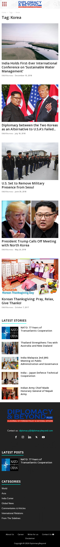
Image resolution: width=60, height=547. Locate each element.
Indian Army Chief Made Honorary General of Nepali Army (37, 391)
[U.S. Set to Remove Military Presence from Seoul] (30, 161)
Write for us (33, 534)
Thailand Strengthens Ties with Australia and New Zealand (39, 344)
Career (21, 534)
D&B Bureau (7, 75)
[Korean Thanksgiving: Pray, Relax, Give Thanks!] (30, 277)
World (4, 488)
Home (4, 12)
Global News (8, 503)
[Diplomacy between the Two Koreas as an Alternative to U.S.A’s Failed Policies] (30, 103)
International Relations (12, 513)
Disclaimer (30, 538)
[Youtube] (44, 437)
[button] (54, 4)
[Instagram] (23, 437)
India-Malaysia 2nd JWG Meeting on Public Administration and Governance (39, 360)
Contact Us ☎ (48, 534)
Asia (4, 493)
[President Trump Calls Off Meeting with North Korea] (30, 219)
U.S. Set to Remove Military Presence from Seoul (23, 185)
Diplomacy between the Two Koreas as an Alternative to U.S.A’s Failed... (30, 127)
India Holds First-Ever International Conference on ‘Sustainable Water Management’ (29, 67)
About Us (10, 534)
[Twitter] (37, 437)
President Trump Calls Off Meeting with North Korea (29, 243)
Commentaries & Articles (14, 508)
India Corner (7, 498)
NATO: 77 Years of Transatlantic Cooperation (36, 329)
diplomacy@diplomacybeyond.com (36, 430)
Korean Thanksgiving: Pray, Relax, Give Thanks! (28, 301)
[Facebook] (16, 437)
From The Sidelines (11, 518)
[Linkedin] (30, 437)
